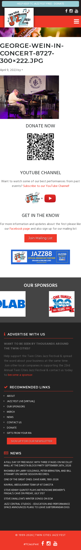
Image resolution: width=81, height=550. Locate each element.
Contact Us (14, 422)
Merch (11, 412)
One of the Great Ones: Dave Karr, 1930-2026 (31, 480)
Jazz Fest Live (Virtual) (21, 401)
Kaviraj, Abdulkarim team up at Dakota (28, 485)
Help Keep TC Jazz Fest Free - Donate (40, 4)
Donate (12, 428)
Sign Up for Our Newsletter (31, 441)
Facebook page (20, 228)
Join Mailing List (41, 238)
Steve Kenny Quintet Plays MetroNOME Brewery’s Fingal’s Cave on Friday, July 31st (34, 492)
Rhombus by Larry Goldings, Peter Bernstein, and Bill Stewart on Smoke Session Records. (37, 472)
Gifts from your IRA (19, 433)
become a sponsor (20, 375)
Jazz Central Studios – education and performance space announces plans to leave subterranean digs (37, 505)
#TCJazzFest (31, 544)
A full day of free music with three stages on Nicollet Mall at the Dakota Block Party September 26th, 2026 (38, 464)
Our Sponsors (16, 407)
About (11, 396)
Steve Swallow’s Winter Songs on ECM (28, 499)
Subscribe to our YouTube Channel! (46, 186)
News (10, 417)
